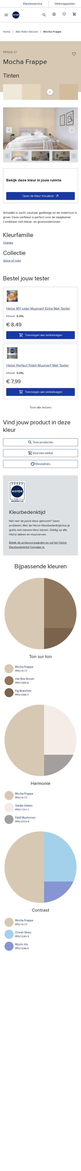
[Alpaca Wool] (31, 92)
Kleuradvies (42, 463)
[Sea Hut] (68, 92)
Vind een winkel (43, 453)
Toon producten (43, 442)
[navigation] (9, 130)
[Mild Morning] (12, 92)
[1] (20, 156)
